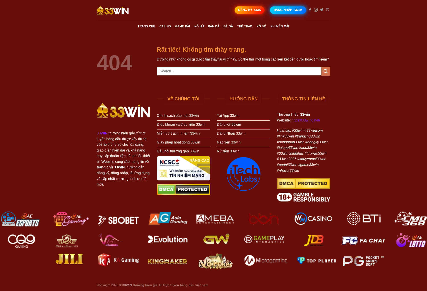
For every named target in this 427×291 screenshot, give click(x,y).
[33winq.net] (119, 10)
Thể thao (244, 26)
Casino (165, 26)
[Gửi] (325, 71)
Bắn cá (213, 26)
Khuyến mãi (279, 26)
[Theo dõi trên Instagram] (316, 10)
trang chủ (146, 26)
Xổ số (261, 26)
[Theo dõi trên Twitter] (321, 10)
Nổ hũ (199, 26)
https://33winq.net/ (306, 120)
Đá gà (228, 26)
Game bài (182, 26)
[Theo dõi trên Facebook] (310, 10)
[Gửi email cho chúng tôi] (327, 10)
